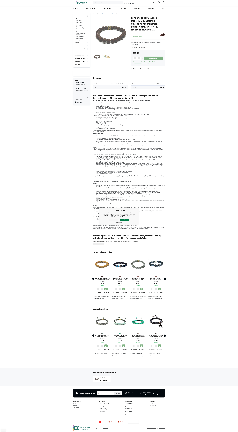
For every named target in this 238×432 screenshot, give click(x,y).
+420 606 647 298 (128, 2)
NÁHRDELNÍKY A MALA (80, 45)
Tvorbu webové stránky (151, 428)
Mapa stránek (105, 428)
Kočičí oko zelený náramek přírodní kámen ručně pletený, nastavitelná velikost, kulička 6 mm (138, 336)
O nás (101, 405)
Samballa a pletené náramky (80, 29)
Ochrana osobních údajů (129, 405)
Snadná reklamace (103, 406)
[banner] (81, 3)
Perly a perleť (79, 20)
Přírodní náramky (79, 22)
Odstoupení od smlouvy (104, 403)
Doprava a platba (128, 406)
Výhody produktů (103, 408)
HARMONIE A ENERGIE (79, 55)
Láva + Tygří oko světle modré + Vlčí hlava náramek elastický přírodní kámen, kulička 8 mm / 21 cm (120, 279)
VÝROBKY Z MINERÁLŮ (80, 48)
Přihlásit (117, 393)
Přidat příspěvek (98, 244)
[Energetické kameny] (93, 13)
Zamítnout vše (114, 219)
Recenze (126, 414)
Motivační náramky (80, 31)
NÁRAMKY (99, 13)
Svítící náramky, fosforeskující (79, 25)
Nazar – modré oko (79, 36)
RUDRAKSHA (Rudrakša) (80, 52)
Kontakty (127, 409)
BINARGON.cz (162, 428)
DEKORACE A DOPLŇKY (80, 58)
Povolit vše (124, 219)
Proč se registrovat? (129, 413)
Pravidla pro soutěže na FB (105, 409)
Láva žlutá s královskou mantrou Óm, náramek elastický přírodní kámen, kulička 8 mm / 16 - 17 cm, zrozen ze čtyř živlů (102, 279)
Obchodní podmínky (129, 403)
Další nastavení (119, 222)
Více (136, 44)
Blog (76, 73)
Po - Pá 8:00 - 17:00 (128, 411)
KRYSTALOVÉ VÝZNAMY (80, 61)
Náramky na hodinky (80, 40)
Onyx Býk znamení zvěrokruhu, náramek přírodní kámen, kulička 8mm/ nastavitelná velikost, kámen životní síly (156, 336)
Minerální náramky (107, 13)
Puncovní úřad (102, 411)
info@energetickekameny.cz (129, 3)
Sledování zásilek (128, 408)
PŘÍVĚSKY (77, 42)
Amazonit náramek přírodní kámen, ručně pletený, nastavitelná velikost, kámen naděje (120, 336)
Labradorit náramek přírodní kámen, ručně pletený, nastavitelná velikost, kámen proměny (102, 336)
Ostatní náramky (79, 38)
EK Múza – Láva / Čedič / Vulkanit (118, 83)
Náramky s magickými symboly (80, 34)
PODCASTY (77, 64)
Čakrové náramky (79, 27)
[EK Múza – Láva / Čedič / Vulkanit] (162, 34)
